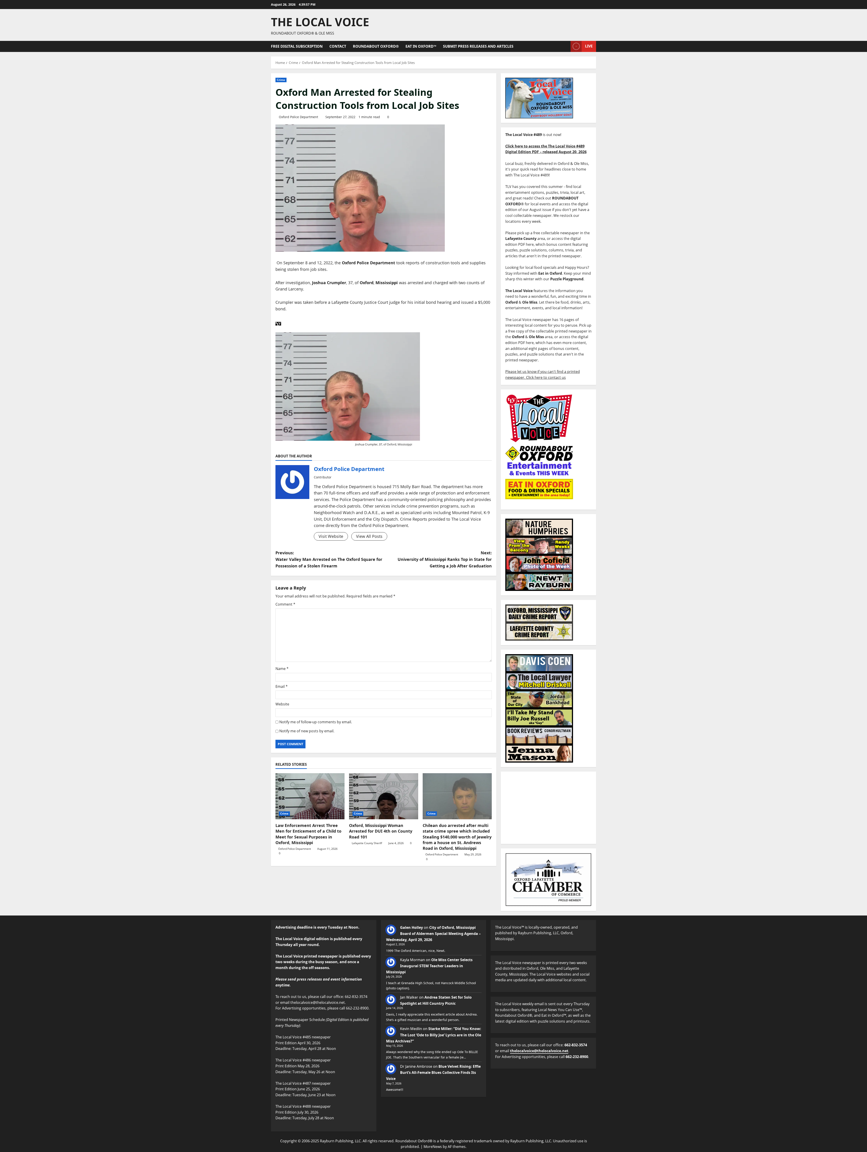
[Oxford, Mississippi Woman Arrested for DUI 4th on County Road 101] (383, 796)
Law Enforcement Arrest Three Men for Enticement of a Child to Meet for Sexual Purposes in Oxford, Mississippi (308, 834)
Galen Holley (411, 927)
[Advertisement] (548, 807)
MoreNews (433, 1146)
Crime (281, 80)
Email (281, 686)
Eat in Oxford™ (421, 46)
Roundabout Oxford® (376, 46)
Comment (285, 604)
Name (282, 668)
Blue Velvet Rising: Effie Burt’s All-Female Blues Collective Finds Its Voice (433, 1072)
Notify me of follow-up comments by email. (315, 721)
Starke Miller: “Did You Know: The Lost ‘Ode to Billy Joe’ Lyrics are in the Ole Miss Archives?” (433, 1034)
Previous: (328, 559)
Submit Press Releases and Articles (478, 46)
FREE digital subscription (297, 46)
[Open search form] (565, 46)
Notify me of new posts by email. (306, 730)
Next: (445, 559)
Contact (337, 46)
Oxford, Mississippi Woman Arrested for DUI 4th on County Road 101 (380, 831)
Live (589, 46)
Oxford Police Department (298, 117)
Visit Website (331, 536)
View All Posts (369, 536)
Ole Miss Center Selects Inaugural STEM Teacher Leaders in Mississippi (429, 965)
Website (282, 704)
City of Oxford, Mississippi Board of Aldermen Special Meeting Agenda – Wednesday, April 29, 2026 (433, 933)
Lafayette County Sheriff (367, 843)
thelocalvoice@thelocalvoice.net (539, 1050)
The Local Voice (320, 22)
